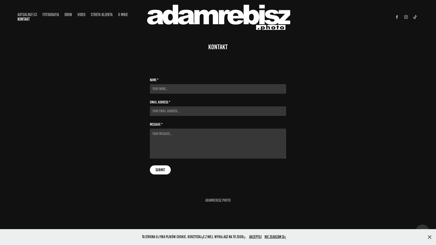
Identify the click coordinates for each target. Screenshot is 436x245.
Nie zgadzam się (275, 237)
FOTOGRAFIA (50, 14)
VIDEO (81, 14)
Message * (156, 124)
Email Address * (160, 102)
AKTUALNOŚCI (27, 14)
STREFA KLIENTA (102, 14)
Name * (154, 80)
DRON (68, 14)
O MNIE (123, 14)
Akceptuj (255, 237)
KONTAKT (23, 19)
